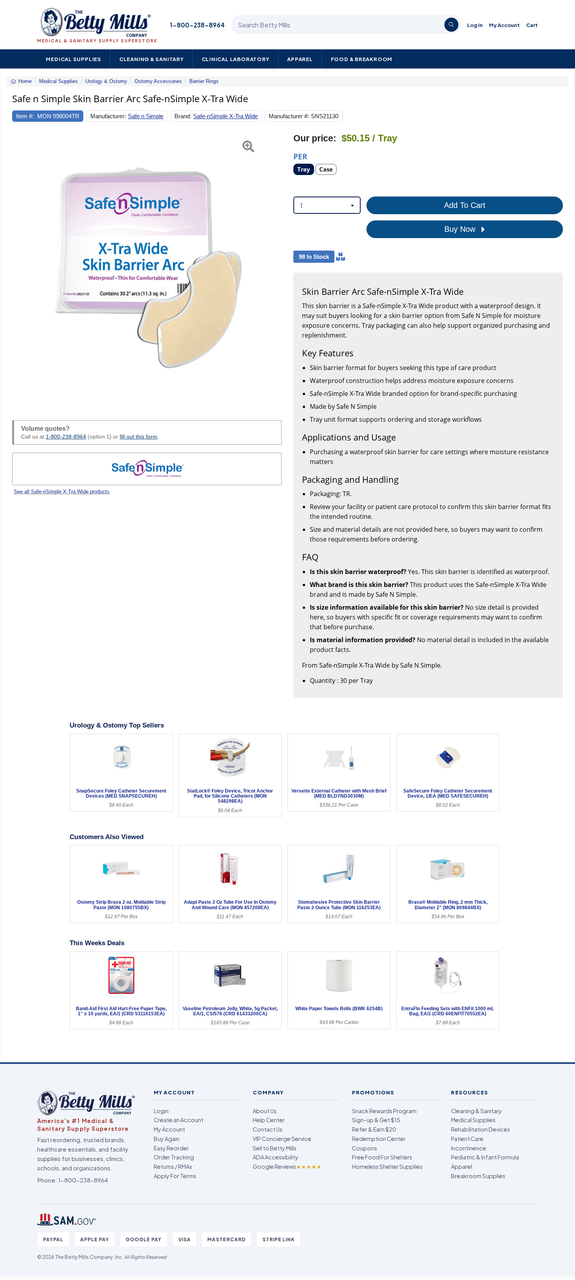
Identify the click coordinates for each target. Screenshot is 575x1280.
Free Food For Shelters (382, 1157)
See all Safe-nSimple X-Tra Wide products (62, 492)
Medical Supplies (73, 59)
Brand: (182, 116)
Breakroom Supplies (478, 1175)
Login (161, 1110)
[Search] (451, 25)
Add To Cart (464, 205)
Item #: (25, 116)
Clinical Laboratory (236, 59)
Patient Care (467, 1138)
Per (300, 156)
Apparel (300, 59)
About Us (265, 1110)
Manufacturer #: (289, 116)
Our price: (314, 138)
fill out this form (138, 436)
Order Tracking (174, 1157)
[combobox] (327, 205)
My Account (504, 25)
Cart (532, 25)
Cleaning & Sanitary (151, 59)
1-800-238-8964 (197, 25)
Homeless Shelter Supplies (387, 1166)
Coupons (364, 1148)
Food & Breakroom (362, 59)
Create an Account (178, 1119)
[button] (21, 268)
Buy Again (167, 1138)
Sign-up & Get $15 (376, 1119)
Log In (475, 25)
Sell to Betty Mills (274, 1148)
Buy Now (461, 229)
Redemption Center (379, 1138)
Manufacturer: (108, 116)
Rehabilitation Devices (480, 1129)
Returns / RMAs (173, 1166)
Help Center (269, 1119)
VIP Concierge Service (282, 1138)
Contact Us (267, 1129)
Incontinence (468, 1148)
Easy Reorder (171, 1148)
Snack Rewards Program (384, 1110)
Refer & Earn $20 (374, 1129)
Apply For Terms (175, 1175)
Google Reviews (287, 1166)
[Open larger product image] (147, 268)
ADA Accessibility (275, 1157)
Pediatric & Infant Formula (485, 1157)
